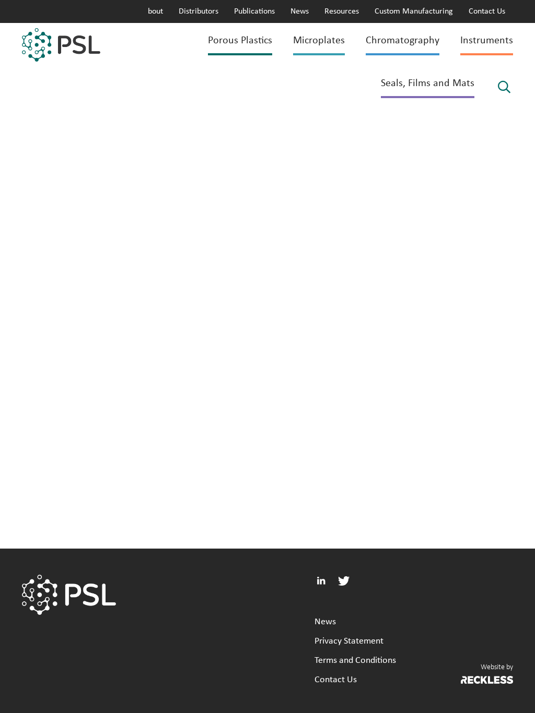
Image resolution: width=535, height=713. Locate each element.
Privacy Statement (349, 641)
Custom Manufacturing (414, 11)
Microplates (319, 40)
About (153, 11)
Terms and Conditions (355, 661)
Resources (341, 11)
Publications (254, 11)
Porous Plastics (240, 40)
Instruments (486, 40)
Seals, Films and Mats (427, 83)
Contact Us (487, 11)
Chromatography (402, 40)
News (299, 11)
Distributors (198, 11)
